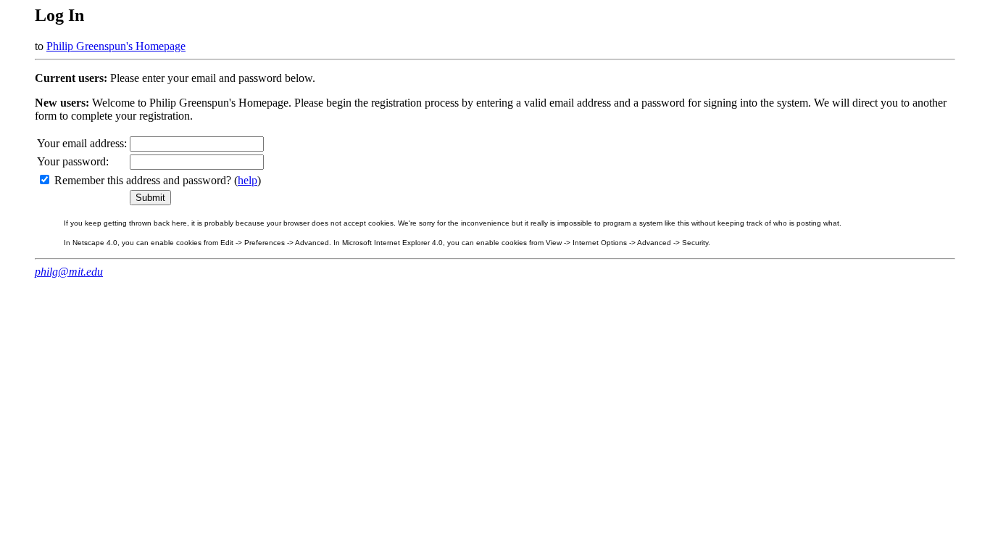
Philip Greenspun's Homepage (116, 46)
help (247, 180)
